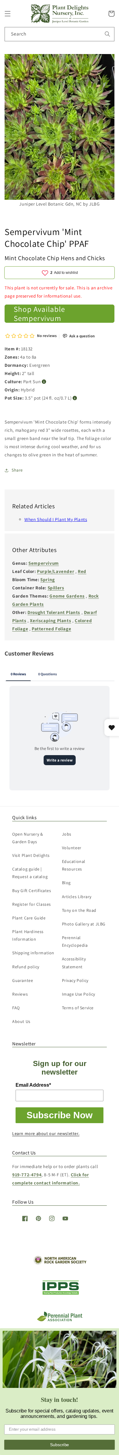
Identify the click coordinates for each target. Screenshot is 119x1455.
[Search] (107, 34)
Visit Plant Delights (31, 855)
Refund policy (25, 966)
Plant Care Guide (29, 918)
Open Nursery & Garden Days (27, 837)
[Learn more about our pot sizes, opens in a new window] (75, 398)
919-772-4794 (26, 1174)
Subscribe (59, 1444)
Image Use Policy (79, 994)
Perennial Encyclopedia (75, 941)
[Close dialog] (114, 1332)
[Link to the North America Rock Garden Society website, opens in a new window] (59, 1263)
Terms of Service (78, 1007)
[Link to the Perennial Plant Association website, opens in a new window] (59, 1320)
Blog (66, 882)
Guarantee (22, 980)
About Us (21, 1021)
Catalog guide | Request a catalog (30, 872)
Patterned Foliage (51, 629)
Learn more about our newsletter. (45, 1133)
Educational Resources (74, 865)
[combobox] (59, 34)
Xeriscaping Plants (50, 620)
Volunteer (71, 847)
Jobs (66, 834)
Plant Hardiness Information (28, 935)
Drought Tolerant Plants (53, 612)
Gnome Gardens (67, 596)
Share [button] (17, 470)
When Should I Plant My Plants (55, 519)
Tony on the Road (79, 910)
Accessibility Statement (74, 962)
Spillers (56, 588)
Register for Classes (31, 904)
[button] (7, 13)
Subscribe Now (59, 1115)
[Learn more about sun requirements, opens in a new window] (44, 382)
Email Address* (33, 1085)
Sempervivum (43, 563)
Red (82, 571)
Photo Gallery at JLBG (84, 924)
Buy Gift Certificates (31, 890)
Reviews (20, 994)
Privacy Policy (75, 980)
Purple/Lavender (55, 571)
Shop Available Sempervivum (39, 314)
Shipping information (33, 953)
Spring (47, 579)
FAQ (16, 1007)
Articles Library (77, 896)
